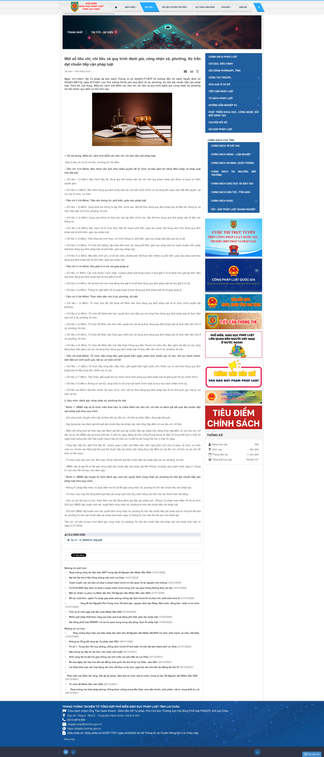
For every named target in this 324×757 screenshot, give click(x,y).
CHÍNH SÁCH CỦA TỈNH (221, 140)
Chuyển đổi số (218, 122)
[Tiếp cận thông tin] (233, 320)
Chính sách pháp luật (223, 56)
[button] (131, 7)
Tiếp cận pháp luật (221, 91)
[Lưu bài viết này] (198, 71)
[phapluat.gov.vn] (233, 275)
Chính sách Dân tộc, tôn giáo (230, 192)
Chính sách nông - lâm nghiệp (231, 154)
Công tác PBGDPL (220, 77)
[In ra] (192, 71)
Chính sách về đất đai (225, 145)
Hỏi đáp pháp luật (220, 129)
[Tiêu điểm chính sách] (233, 417)
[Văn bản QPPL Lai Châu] (233, 302)
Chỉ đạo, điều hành (221, 63)
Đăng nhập (69, 739)
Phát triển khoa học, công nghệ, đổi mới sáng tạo (234, 113)
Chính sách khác (222, 200)
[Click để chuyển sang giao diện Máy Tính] (73, 751)
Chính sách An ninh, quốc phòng (232, 163)
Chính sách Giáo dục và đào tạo (232, 183)
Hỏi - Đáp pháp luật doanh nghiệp (233, 209)
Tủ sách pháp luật (221, 98)
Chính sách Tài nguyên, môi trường (233, 173)
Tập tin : (86, 540)
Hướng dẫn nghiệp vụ (223, 105)
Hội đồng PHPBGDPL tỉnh (224, 70)
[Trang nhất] (116, 7)
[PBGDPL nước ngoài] (233, 344)
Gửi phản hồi (314, 754)
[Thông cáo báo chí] (233, 373)
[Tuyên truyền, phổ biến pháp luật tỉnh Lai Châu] (87, 7)
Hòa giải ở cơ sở (219, 84)
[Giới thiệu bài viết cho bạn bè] (186, 71)
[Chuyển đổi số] (233, 396)
